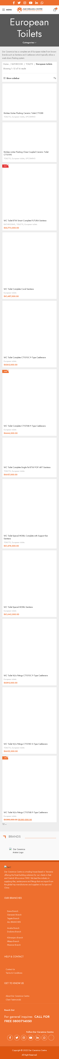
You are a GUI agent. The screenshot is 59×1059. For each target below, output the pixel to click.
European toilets (18, 116)
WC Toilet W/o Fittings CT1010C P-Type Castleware (26, 675)
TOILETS (30, 64)
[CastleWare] (41, 850)
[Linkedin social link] (37, 1038)
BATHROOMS (9, 224)
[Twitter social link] (17, 1038)
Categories (28, 43)
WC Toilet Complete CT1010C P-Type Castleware (25, 357)
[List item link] (29, 911)
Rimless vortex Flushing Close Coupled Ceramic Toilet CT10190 (26, 153)
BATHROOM (17, 64)
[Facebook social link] (10, 1038)
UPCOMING (31, 116)
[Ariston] (18, 851)
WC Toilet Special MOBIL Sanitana (18, 607)
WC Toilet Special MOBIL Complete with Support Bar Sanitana (26, 537)
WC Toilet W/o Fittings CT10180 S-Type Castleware (25, 744)
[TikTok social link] (46, 2)
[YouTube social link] (31, 1038)
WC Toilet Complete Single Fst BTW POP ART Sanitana (27, 467)
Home (6, 64)
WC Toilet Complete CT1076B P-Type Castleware (25, 425)
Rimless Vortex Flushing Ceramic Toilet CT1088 (23, 113)
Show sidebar (12, 78)
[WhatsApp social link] (44, 1038)
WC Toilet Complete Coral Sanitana (19, 289)
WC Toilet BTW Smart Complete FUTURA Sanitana (25, 220)
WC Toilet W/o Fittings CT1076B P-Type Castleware (26, 812)
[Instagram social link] (24, 1038)
